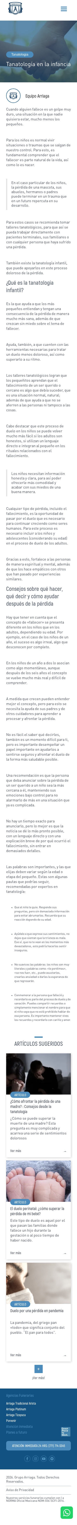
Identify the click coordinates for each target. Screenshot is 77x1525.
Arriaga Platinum (16, 1409)
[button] (64, 9)
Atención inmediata (19, 1426)
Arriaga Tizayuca (16, 1415)
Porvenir (11, 1420)
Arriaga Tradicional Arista (21, 1403)
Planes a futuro (16, 1432)
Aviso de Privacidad (20, 1490)
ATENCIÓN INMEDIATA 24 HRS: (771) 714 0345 (38, 1446)
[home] (14, 8)
